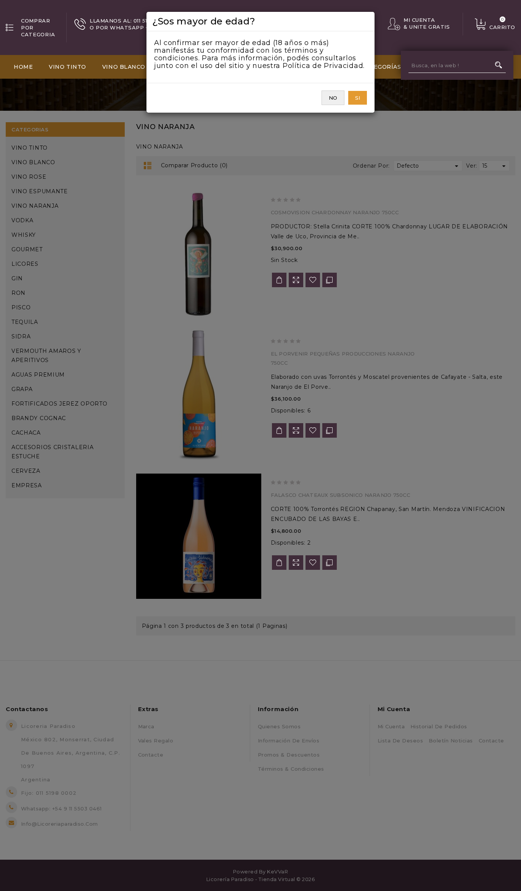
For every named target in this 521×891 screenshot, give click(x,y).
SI (357, 98)
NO (333, 98)
